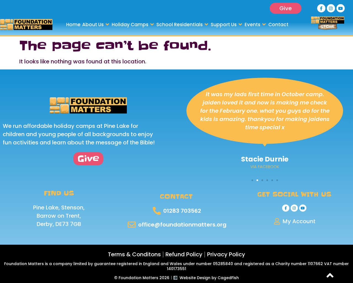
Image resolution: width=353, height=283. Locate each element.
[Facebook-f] (321, 8)
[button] (96, 24)
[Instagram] (331, 8)
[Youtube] (340, 8)
